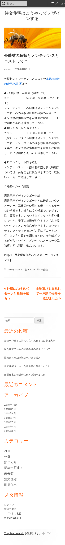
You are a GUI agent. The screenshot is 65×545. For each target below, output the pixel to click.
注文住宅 (10, 479)
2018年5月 (10, 422)
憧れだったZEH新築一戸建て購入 (22, 357)
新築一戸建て (13, 468)
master (8, 69)
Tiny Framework (14, 533)
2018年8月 (10, 413)
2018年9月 (10, 409)
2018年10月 (10, 404)
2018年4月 (10, 426)
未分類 (44, 269)
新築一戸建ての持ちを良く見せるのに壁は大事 (29, 340)
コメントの (12, 513)
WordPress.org (12, 517)
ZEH (7, 451)
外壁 (7, 456)
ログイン (9, 504)
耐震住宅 (10, 485)
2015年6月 (10, 431)
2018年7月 (10, 418)
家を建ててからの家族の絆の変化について (27, 349)
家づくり (10, 462)
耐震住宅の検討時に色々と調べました (24, 374)
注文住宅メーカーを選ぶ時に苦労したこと (27, 366)
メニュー (60, 3)
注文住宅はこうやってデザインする (32, 15)
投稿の (10, 509)
